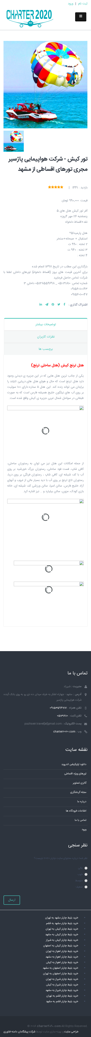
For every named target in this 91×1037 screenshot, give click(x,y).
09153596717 (58, 708)
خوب (80, 874)
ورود (70, 3)
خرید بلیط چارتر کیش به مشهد (61, 934)
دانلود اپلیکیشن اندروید (73, 764)
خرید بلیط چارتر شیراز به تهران (62, 979)
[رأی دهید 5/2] (58, 187)
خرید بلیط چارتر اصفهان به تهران (60, 973)
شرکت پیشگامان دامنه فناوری (19, 1032)
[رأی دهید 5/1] (61, 187)
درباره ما (81, 801)
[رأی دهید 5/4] (52, 187)
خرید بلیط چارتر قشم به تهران (62, 996)
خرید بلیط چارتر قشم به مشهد (62, 1001)
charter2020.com (64, 731)
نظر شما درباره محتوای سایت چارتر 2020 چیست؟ (61, 858)
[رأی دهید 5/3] (55, 187)
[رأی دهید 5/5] (49, 187)
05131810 (62, 716)
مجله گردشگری (78, 792)
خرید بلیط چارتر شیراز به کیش (62, 985)
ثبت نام (83, 3)
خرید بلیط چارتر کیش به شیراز (62, 940)
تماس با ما (80, 820)
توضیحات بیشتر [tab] (45, 324)
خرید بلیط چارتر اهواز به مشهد (62, 957)
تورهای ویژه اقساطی (75, 774)
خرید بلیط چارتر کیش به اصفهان (60, 946)
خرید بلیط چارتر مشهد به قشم (62, 923)
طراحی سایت (71, 1032)
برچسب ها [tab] (46, 349)
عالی (80, 868)
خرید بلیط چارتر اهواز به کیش (62, 962)
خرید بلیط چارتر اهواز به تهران (62, 951)
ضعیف (79, 887)
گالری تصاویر (79, 783)
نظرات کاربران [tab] (46, 337)
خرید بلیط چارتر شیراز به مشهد (62, 990)
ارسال (11, 900)
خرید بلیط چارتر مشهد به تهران (61, 918)
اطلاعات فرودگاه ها (76, 811)
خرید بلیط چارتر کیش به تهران (62, 929)
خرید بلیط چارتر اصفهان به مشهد (60, 968)
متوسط (79, 880)
